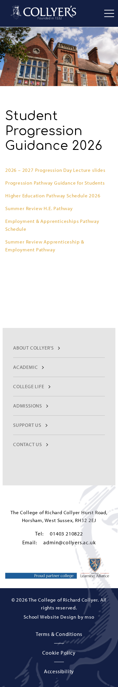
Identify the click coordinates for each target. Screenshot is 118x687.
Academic (25, 367)
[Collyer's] (43, 12)
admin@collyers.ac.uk (69, 542)
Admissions (27, 406)
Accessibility (59, 671)
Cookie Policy (58, 652)
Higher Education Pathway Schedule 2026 (52, 195)
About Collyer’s (33, 348)
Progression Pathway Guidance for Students (55, 183)
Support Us (27, 425)
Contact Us (27, 444)
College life (28, 386)
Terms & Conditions (59, 634)
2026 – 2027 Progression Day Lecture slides (55, 170)
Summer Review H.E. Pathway (39, 208)
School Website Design (50, 617)
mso (89, 617)
